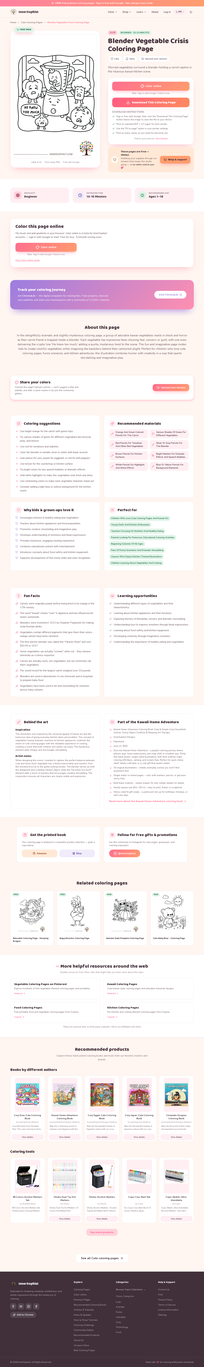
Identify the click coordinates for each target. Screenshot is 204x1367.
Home (13, 22)
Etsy (79, 853)
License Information (168, 1309)
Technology (122, 1327)
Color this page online (39, 226)
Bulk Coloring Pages (84, 1350)
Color (111, 12)
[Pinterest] (13, 1306)
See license (162, 138)
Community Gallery (84, 1330)
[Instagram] (29, 1306)
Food (118, 1332)
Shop (125, 12)
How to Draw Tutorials (86, 1320)
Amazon (42, 853)
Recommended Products (86, 1335)
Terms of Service (167, 1304)
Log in (167, 12)
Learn (140, 12)
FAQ (160, 1294)
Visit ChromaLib (168, 294)
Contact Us (164, 1289)
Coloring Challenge (84, 1325)
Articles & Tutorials (84, 1309)
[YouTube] (21, 1306)
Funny (119, 1312)
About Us (79, 1340)
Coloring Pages (82, 1289)
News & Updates (82, 1314)
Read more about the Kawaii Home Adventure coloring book (146, 801)
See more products (102, 1232)
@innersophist (127, 853)
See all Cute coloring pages (100, 1258)
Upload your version (173, 387)
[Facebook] (36, 1306)
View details (27, 1137)
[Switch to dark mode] (191, 12)
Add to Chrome (25, 1314)
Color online (153, 86)
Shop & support (177, 160)
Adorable (121, 1317)
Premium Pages (82, 1299)
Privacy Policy (165, 1299)
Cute (113, 32)
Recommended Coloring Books (90, 1304)
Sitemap (162, 1314)
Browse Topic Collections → (131, 1289)
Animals (120, 1306)
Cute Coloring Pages (32, 22)
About (155, 12)
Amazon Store (81, 1345)
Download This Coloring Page (154, 102)
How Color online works (27, 260)
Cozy (118, 1322)
